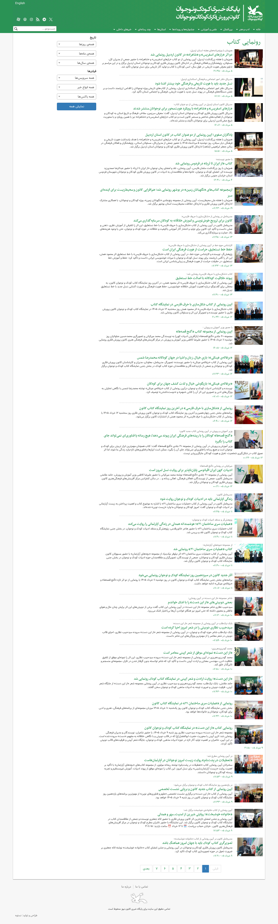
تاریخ (93, 37)
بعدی (146, 868)
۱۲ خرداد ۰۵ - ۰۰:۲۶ (253, 458)
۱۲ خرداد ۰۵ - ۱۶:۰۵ (222, 348)
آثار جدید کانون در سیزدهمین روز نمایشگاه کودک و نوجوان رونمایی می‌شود (185, 575)
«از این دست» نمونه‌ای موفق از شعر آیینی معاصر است (197, 653)
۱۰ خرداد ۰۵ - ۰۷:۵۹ (222, 640)
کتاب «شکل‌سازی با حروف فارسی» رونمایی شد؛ (209, 274)
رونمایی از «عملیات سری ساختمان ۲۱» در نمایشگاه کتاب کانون (192, 703)
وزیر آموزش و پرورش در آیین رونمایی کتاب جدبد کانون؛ (205, 431)
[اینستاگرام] (31, 19)
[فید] (38, 19)
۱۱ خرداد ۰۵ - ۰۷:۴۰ (222, 537)
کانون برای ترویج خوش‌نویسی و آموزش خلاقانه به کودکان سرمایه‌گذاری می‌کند (182, 220)
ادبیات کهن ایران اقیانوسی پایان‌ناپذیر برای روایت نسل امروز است (190, 470)
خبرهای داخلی (123, 29)
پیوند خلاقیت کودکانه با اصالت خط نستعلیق (204, 278)
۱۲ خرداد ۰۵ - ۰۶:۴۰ (222, 421)
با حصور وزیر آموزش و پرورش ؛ (217, 327)
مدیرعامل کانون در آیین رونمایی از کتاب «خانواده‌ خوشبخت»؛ (203, 839)
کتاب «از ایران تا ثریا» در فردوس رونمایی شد (203, 163)
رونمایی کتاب (244, 42)
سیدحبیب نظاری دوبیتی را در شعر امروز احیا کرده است (196, 627)
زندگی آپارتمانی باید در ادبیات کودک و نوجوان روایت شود (196, 499)
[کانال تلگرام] (44, 19)
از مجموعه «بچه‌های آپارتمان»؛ (217, 545)
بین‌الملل (228, 29)
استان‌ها (161, 29)
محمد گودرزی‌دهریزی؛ (221, 648)
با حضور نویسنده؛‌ (224, 159)
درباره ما (126, 886)
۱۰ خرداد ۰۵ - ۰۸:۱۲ (222, 615)
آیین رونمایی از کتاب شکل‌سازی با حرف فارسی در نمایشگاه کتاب (191, 304)
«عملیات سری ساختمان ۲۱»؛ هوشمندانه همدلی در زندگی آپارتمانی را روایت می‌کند (180, 524)
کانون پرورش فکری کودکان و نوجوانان (212, 13)
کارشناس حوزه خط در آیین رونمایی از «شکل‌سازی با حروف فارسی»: (200, 245)
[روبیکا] (25, 19)
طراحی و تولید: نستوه (26, 915)
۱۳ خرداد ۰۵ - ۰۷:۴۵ (222, 237)
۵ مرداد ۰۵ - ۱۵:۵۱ (223, 151)
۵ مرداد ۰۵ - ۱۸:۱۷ (223, 96)
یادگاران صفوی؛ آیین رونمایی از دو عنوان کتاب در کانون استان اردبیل (188, 135)
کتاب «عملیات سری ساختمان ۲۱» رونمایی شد (202, 549)
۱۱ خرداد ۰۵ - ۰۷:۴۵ (222, 512)
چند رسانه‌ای (144, 29)
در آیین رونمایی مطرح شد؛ (219, 756)
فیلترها (92, 71)
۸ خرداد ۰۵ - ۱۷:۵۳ (222, 831)
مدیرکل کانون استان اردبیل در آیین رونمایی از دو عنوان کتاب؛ (203, 104)
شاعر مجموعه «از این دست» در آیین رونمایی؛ (210, 598)
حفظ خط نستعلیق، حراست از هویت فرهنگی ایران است (197, 249)
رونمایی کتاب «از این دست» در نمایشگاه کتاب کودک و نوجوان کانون (188, 728)
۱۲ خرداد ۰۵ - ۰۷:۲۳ (222, 374)
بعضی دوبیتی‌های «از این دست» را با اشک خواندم (200, 602)
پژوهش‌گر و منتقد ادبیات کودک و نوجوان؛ (212, 520)
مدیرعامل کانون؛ (224, 494)
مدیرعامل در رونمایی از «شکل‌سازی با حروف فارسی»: (206, 216)
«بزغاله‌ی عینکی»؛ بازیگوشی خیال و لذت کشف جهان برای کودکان (189, 384)
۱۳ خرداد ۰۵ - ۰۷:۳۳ (222, 266)
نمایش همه (76, 106)
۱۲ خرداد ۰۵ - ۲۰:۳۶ (222, 317)
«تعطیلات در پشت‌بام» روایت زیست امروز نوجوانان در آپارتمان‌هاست (188, 760)
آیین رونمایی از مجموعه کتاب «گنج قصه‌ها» (204, 331)
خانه (258, 29)
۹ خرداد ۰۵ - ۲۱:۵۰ (253, 748)
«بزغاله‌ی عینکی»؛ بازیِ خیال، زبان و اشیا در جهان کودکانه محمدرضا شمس (184, 357)
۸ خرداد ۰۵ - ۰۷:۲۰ (222, 856)
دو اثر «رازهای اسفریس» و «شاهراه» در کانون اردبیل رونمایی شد (191, 55)
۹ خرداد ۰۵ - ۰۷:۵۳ (222, 777)
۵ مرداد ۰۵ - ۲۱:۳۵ (222, 71)
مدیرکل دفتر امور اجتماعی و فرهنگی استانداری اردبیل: (206, 79)
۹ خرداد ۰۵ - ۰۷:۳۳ (222, 802)
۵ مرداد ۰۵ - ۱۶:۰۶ (223, 125)
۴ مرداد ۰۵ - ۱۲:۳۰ (223, 180)
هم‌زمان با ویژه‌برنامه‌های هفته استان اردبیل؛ (211, 50)
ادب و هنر (244, 29)
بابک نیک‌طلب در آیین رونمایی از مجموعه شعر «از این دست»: (202, 623)
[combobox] (76, 44)
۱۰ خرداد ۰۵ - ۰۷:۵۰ (222, 669)
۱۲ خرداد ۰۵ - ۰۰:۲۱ (222, 486)
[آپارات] (18, 19)
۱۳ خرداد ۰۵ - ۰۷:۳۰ (222, 295)
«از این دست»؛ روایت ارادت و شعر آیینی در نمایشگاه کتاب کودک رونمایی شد (183, 679)
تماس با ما (141, 886)
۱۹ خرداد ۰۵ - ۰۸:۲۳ (222, 208)
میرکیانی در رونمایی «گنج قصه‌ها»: (215, 466)
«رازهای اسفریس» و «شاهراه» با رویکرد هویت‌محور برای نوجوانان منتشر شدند (182, 108)
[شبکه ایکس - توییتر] (51, 19)
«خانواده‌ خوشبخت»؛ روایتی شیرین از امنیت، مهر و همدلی (194, 814)
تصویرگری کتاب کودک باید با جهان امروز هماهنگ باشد (197, 843)
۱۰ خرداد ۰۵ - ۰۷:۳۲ (222, 716)
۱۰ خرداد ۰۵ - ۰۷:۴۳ (222, 692)
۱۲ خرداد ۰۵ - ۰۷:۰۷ (222, 396)
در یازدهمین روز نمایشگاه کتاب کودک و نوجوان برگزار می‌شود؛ (203, 785)
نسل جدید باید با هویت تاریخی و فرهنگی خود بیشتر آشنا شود (193, 83)
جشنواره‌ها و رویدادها (183, 29)
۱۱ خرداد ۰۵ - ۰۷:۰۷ (222, 588)
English (20, 3)
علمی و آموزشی (209, 29)
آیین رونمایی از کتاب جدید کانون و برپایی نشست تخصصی (195, 789)
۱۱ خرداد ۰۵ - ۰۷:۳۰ (222, 565)
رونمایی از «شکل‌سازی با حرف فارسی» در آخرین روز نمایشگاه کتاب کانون (185, 408)
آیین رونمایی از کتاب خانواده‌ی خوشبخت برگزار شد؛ (207, 810)
